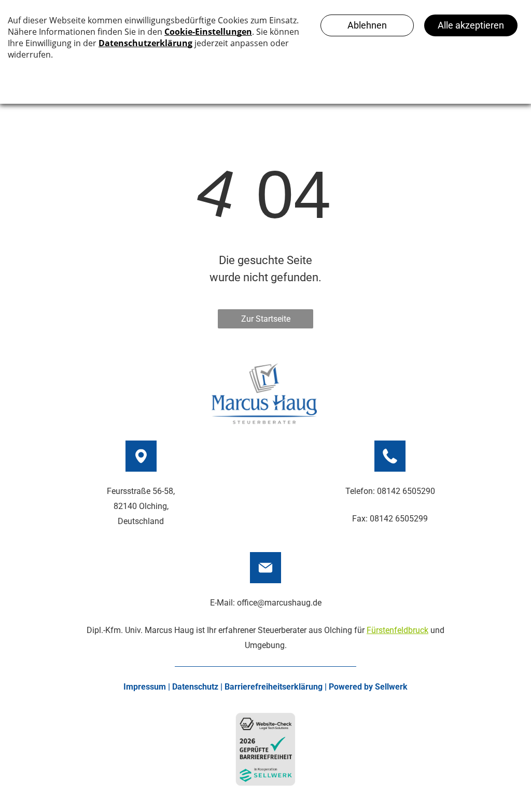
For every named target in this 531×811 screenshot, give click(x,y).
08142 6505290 (406, 491)
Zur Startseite (265, 319)
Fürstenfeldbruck (397, 630)
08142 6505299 (399, 519)
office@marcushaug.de (279, 603)
